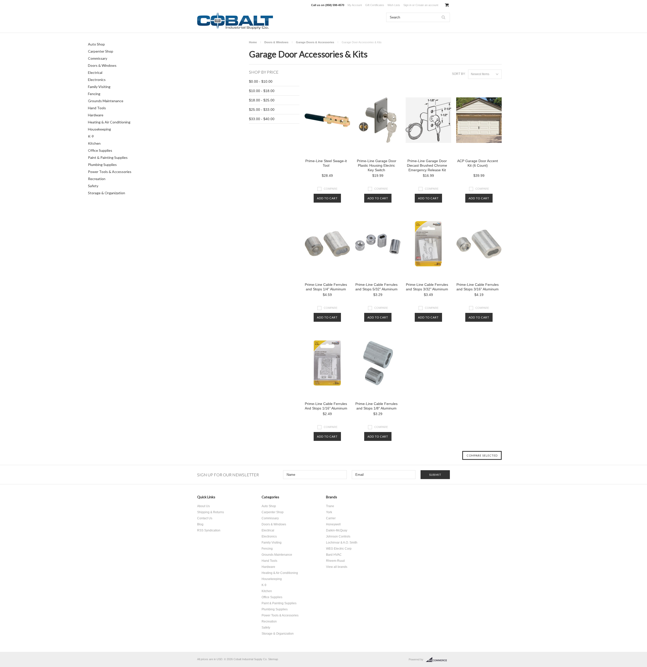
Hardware (95, 115)
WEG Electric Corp (339, 548)
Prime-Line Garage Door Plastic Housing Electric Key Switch (376, 165)
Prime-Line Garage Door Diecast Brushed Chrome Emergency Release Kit (427, 165)
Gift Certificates (374, 5)
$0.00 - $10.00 (260, 81)
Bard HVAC (334, 554)
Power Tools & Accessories (109, 171)
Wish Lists (393, 5)
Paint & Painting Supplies (108, 157)
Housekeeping (99, 129)
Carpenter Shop (100, 51)
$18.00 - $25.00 (261, 100)
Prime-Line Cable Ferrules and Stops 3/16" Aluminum (477, 287)
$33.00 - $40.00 (261, 119)
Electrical (95, 72)
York (329, 512)
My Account (355, 5)
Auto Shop (96, 44)
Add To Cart (327, 198)
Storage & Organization (106, 193)
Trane (330, 506)
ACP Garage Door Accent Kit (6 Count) (477, 163)
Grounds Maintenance (105, 101)
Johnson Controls (338, 536)
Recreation (96, 179)
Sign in (407, 5)
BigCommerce (438, 659)
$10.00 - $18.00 (261, 91)
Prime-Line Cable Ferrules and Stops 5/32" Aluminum (376, 287)
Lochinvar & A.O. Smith (341, 542)
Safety (93, 186)
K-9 (91, 136)
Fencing (94, 94)
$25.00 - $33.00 (261, 109)
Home (253, 42)
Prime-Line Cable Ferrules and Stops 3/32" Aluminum (427, 287)
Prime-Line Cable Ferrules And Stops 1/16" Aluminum (326, 406)
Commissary (97, 58)
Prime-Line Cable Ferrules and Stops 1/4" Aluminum (326, 287)
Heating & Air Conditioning (109, 122)
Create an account (426, 5)
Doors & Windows (102, 65)
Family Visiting (99, 86)
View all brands (336, 567)
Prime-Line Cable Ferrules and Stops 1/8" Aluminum (376, 406)
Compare (330, 188)
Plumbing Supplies (102, 164)
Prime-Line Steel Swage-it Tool (326, 163)
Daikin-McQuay (336, 530)
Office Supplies (100, 150)
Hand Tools (97, 108)
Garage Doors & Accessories (315, 42)
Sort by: (459, 74)
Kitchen (94, 143)
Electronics (97, 79)
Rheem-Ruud (335, 561)
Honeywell (333, 524)
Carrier (331, 518)
